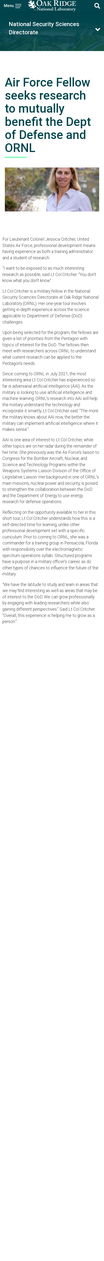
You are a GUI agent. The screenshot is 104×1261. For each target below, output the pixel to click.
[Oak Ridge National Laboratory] (52, 6)
